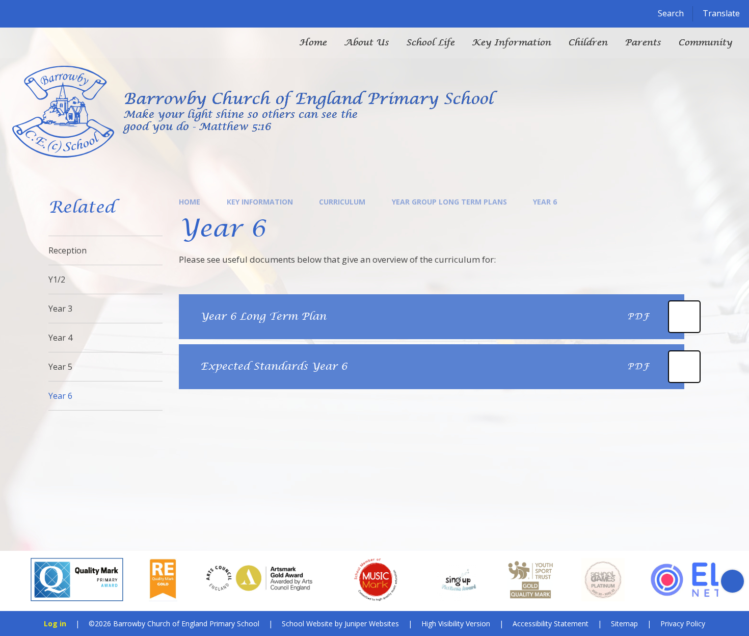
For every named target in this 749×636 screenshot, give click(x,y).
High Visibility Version (455, 623)
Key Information (260, 202)
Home (189, 202)
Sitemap (624, 623)
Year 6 (545, 202)
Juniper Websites (371, 623)
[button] (16, 581)
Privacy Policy (682, 623)
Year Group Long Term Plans (449, 202)
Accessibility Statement (550, 623)
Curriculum (342, 202)
